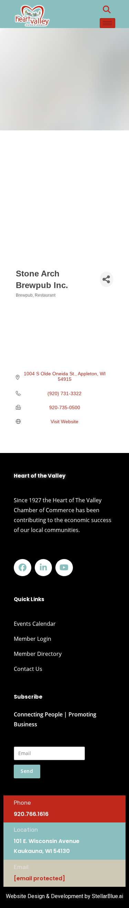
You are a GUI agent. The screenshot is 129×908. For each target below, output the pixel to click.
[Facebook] (22, 567)
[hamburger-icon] (107, 23)
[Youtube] (64, 567)
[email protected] (39, 878)
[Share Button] (106, 279)
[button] (106, 9)
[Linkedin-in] (43, 567)
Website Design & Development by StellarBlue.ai (64, 896)
